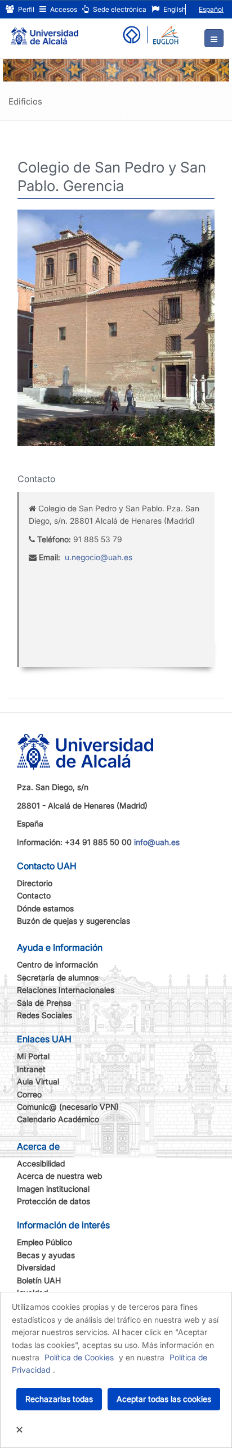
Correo (29, 1094)
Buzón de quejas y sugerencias (73, 920)
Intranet (31, 1069)
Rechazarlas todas (59, 1399)
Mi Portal (33, 1056)
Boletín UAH (39, 1280)
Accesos (62, 9)
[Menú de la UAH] (214, 38)
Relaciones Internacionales (65, 990)
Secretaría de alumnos (58, 977)
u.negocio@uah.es (98, 557)
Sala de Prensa (44, 1002)
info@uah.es (157, 842)
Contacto (34, 895)
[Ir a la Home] (44, 31)
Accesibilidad (41, 1163)
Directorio (34, 883)
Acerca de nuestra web (59, 1176)
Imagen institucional (53, 1188)
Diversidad (36, 1267)
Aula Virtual (38, 1081)
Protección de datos (53, 1201)
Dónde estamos (45, 908)
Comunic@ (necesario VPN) (68, 1106)
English (174, 9)
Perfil (25, 9)
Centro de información (57, 964)
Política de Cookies (79, 1357)
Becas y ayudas (46, 1255)
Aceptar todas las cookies (164, 1399)
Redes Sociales (44, 1015)
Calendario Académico (58, 1119)
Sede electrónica (118, 9)
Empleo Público (44, 1242)
